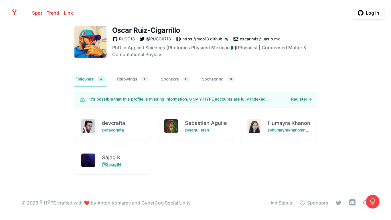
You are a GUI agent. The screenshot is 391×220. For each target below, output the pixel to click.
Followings (132, 78)
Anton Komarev (114, 203)
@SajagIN (111, 164)
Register (301, 99)
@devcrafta (113, 129)
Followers (89, 78)
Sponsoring (217, 78)
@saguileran (197, 129)
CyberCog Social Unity (165, 203)
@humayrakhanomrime (289, 129)
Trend (53, 13)
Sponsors (174, 78)
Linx (68, 13)
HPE (16, 13)
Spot (37, 13)
